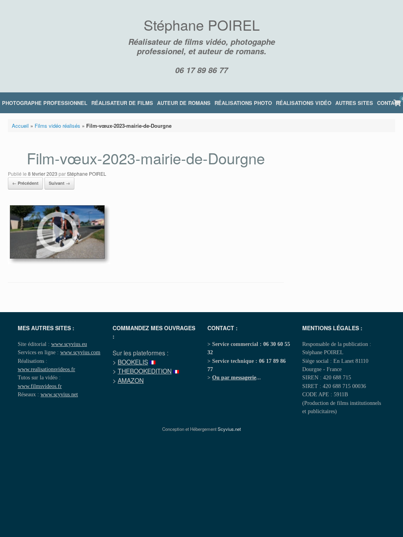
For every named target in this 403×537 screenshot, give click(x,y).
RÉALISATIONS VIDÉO (303, 103)
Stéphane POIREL (86, 173)
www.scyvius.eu (69, 344)
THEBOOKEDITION (145, 370)
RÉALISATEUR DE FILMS (122, 103)
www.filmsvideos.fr (40, 386)
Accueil (20, 125)
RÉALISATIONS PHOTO (243, 103)
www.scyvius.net (59, 394)
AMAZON (131, 380)
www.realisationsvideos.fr (46, 369)
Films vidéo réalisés (57, 125)
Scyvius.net (229, 429)
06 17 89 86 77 (201, 69)
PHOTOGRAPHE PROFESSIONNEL (44, 103)
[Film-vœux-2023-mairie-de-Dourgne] (59, 262)
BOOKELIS (133, 361)
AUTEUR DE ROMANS (184, 103)
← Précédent (25, 183)
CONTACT (389, 103)
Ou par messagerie (234, 377)
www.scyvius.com (80, 352)
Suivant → (59, 183)
